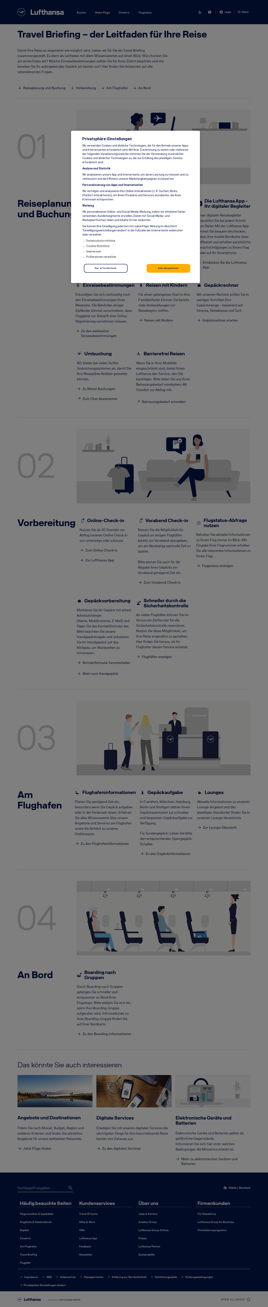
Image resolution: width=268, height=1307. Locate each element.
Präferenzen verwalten (101, 256)
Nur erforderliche (105, 268)
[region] (135, 207)
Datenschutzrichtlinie (100, 240)
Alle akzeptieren (168, 268)
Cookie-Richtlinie (98, 246)
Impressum (93, 251)
